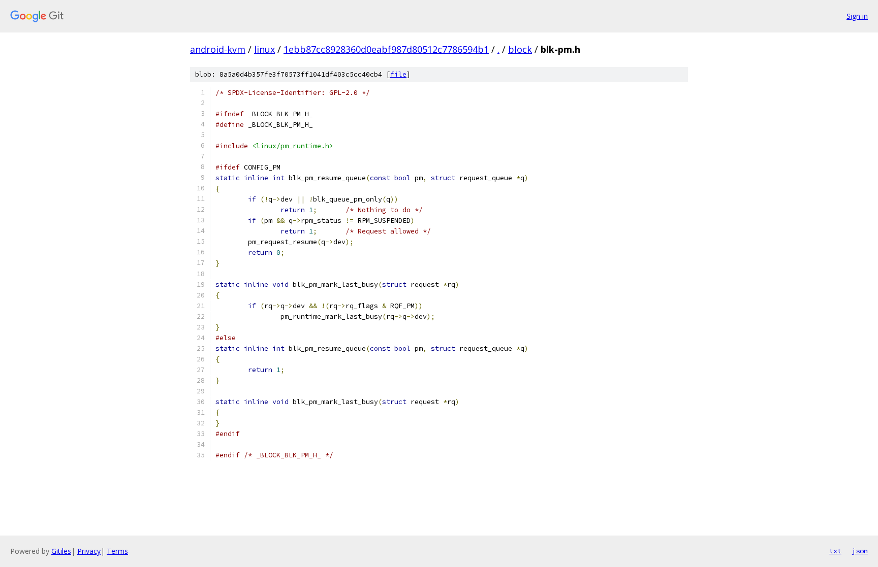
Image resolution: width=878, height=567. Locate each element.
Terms (117, 551)
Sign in (857, 16)
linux (264, 49)
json (860, 550)
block (520, 49)
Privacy (89, 551)
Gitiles (61, 551)
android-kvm (217, 49)
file (398, 74)
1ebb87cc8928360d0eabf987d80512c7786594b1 (386, 49)
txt (835, 550)
